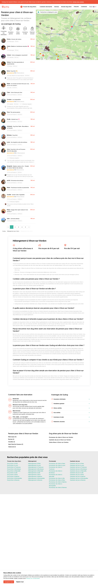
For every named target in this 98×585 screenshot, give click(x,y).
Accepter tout (9, 582)
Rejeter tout (20, 582)
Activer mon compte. (78, 2)
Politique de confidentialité (33, 578)
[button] (70, 399)
